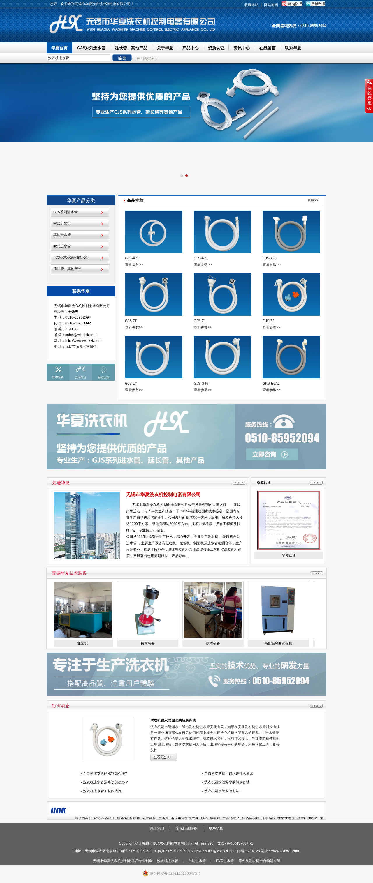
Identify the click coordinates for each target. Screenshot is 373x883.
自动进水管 (197, 861)
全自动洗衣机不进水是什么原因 (228, 773)
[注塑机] (68, 638)
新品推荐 (135, 199)
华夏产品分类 (81, 200)
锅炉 (204, 819)
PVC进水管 (225, 861)
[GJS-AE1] (292, 233)
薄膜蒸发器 (286, 819)
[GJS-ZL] (223, 295)
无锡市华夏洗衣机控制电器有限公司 (163, 494)
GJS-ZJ (268, 321)
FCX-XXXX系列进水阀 (70, 257)
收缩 (369, 96)
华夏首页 (59, 47)
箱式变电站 (83, 819)
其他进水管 (62, 235)
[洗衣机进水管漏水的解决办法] (107, 759)
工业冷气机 (231, 819)
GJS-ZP (131, 321)
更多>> (313, 200)
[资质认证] (288, 548)
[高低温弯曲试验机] (264, 638)
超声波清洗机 (307, 819)
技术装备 (133, 643)
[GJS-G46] (223, 358)
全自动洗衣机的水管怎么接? (105, 773)
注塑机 (68, 643)
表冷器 (163, 819)
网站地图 (271, 5)
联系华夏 (293, 47)
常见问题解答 (186, 828)
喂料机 (215, 819)
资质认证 (216, 47)
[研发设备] (316, 573)
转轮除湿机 (250, 819)
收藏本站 (251, 5)
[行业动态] (316, 706)
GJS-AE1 (270, 258)
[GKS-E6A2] (292, 358)
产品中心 (190, 47)
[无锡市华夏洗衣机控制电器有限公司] (134, 34)
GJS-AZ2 (132, 258)
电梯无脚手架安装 (185, 819)
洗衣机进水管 (167, 861)
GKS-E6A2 (271, 384)
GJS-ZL (200, 321)
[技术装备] (133, 638)
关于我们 (157, 828)
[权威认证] (316, 483)
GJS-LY (131, 384)
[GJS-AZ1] (223, 233)
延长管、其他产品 (131, 47)
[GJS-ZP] (154, 295)
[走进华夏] (239, 483)
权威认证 (264, 483)
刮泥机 (135, 819)
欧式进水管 (62, 246)
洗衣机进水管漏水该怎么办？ (106, 782)
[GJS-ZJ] (292, 295)
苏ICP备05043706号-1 (235, 843)
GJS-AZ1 (201, 258)
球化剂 (122, 819)
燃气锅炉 (149, 819)
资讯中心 (242, 47)
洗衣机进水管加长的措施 (102, 791)
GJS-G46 (201, 384)
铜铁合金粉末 (104, 819)
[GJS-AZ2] (154, 233)
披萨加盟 (268, 819)
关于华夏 (165, 47)
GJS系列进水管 (91, 47)
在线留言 (267, 47)
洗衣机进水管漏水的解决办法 (173, 720)
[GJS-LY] (154, 358)
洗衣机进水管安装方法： (223, 791)
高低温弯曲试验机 (264, 643)
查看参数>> (134, 265)
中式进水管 (62, 223)
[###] (186, 468)
